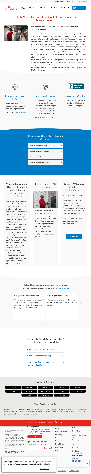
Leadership (58, 435)
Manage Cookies (44, 469)
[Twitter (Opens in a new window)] (76, 461)
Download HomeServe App (79, 436)
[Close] (53, 459)
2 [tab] (44, 324)
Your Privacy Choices (74, 470)
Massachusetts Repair (37, 157)
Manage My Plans (77, 440)
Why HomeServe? (61, 431)
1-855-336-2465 (77, 455)
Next (80, 304)
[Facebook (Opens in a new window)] (73, 461)
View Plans (74, 237)
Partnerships (59, 441)
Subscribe (47, 448)
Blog (56, 450)
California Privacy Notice (34, 464)
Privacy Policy (24, 464)
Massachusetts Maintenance (39, 151)
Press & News (59, 444)
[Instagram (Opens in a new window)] (83, 461)
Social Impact (59, 447)
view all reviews (63, 289)
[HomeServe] (11, 8)
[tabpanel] (29, 306)
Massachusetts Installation (39, 145)
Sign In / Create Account (76, 432)
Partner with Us (59, 1)
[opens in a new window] (56, 423)
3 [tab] (46, 324)
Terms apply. (38, 433)
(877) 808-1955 (21, 112)
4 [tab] (48, 324)
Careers (57, 438)
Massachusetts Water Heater (39, 162)
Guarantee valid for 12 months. (45, 117)
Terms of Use (47, 464)
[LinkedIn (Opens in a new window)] (79, 461)
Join (34, 436)
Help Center (75, 451)
